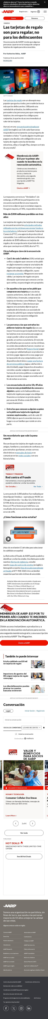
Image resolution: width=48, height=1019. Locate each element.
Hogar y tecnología (15, 794)
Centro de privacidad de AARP (12, 982)
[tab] (12, 727)
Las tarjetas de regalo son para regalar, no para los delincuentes (23, 32)
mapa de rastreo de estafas (21, 565)
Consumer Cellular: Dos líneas (21, 797)
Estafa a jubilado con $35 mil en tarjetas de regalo (15, 662)
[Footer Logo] (24, 906)
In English (7, 61)
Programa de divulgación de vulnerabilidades (16, 998)
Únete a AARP (22, 188)
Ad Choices (37, 998)
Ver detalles (11, 486)
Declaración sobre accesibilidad (12, 986)
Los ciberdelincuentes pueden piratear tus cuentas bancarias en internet (16, 688)
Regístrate (23, 11)
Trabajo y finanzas (14, 474)
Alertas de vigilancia (19, 562)
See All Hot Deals (24, 856)
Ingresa (34, 12)
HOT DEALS (13, 843)
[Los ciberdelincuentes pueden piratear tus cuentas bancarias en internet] (38, 689)
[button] (16, 823)
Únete (13, 18)
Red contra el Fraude (18, 477)
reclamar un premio (15, 273)
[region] (24, 724)
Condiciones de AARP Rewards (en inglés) (15, 990)
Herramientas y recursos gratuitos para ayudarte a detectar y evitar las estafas (20, 482)
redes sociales (24, 455)
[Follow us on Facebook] (6, 1008)
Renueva (34, 18)
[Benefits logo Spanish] (10, 469)
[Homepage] (8, 11)
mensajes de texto (24, 452)
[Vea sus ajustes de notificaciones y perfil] (44, 727)
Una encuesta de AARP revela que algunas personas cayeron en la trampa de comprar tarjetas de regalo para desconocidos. (21, 44)
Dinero (7, 23)
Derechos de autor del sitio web (12, 994)
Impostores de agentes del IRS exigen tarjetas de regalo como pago (15, 676)
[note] (24, 96)
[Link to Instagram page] (21, 1008)
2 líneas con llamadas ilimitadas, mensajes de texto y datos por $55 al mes (22, 802)
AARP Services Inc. (29, 945)
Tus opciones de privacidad (11, 1002)
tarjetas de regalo (14, 100)
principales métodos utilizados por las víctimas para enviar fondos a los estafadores (23, 228)
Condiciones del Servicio (32, 982)
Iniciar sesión (30, 711)
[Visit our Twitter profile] (14, 1008)
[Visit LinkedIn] (29, 1008)
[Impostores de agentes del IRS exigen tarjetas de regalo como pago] (38, 676)
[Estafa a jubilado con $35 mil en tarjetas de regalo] (38, 664)
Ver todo (37, 486)
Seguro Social (32, 349)
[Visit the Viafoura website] (29, 738)
